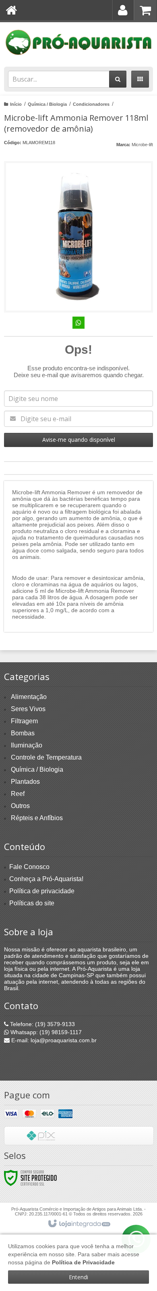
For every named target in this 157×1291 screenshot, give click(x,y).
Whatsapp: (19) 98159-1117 (45, 1032)
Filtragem (24, 721)
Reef (18, 793)
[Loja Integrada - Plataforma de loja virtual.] (78, 1224)
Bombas (23, 733)
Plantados (25, 781)
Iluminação (26, 745)
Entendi (78, 1277)
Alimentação (29, 696)
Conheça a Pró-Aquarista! (46, 878)
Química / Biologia (47, 104)
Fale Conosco (29, 866)
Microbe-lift (142, 144)
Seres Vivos (28, 708)
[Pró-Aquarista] (78, 42)
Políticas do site (31, 903)
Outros (20, 805)
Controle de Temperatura (46, 757)
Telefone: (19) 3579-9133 (41, 1024)
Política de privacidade (41, 891)
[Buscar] (117, 79)
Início (16, 104)
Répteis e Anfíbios (37, 817)
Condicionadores (91, 104)
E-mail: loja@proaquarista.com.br (53, 1040)
